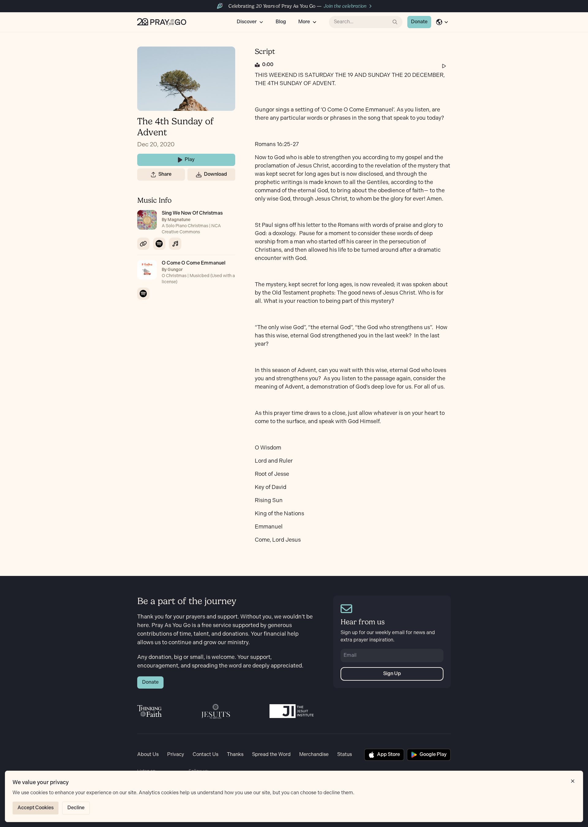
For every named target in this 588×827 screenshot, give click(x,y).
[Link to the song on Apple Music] (175, 244)
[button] (153, 174)
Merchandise (314, 754)
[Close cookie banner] (572, 781)
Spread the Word (271, 754)
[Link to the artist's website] (143, 244)
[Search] (395, 22)
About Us (148, 754)
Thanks (235, 754)
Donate (419, 22)
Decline (76, 808)
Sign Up (392, 674)
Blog (281, 22)
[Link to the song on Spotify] (159, 244)
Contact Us (205, 754)
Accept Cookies (35, 808)
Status (344, 754)
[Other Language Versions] (442, 22)
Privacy (175, 754)
